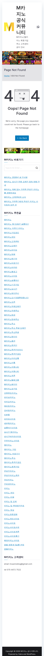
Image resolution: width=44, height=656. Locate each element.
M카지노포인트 (10, 389)
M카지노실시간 (10, 289)
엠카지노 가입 (10, 449)
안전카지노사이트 (11, 440)
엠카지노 (8, 445)
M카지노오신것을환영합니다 (16, 297)
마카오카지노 (9, 402)
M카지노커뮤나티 (11, 367)
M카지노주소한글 (11, 332)
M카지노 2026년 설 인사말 (16, 177)
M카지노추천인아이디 (13, 350)
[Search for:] (22, 168)
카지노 (7, 488)
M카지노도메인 (10, 246)
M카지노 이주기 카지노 (14, 228)
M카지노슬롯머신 (11, 280)
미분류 (7, 415)
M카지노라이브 (10, 250)
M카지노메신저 (10, 258)
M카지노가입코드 (11, 232)
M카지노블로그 (10, 271)
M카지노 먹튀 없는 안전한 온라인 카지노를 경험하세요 (21, 191)
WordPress (31, 654)
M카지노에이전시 (11, 293)
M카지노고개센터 (11, 241)
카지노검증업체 (10, 514)
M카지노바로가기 (11, 263)
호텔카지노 (9, 549)
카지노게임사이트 (11, 519)
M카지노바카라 (10, 267)
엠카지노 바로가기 (12, 454)
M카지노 (7, 220)
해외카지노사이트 (11, 540)
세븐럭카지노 (9, 423)
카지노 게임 (9, 493)
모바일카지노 (9, 410)
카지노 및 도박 (10, 501)
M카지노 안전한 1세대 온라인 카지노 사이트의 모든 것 (21, 203)
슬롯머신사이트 (10, 428)
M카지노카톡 (9, 363)
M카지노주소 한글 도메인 (15, 328)
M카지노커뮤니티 (11, 371)
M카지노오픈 (9, 302)
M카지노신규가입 (11, 285)
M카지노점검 (9, 315)
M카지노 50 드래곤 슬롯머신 (16, 224)
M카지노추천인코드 (12, 354)
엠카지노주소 (9, 458)
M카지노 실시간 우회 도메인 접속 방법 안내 (22, 183)
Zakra (20, 654)
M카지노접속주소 (11, 319)
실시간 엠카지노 (11, 432)
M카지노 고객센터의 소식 (15, 197)
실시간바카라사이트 (12, 436)
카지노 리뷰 (9, 497)
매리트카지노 (9, 406)
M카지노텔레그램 (11, 380)
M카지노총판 (9, 341)
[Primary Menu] (38, 27)
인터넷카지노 (9, 484)
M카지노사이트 (10, 276)
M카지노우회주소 (11, 310)
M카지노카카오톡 (11, 358)
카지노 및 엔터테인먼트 (14, 506)
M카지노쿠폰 (9, 375)
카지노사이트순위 (11, 527)
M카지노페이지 (10, 384)
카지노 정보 (9, 510)
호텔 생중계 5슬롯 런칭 (14, 545)
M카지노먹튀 (9, 254)
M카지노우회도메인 (12, 306)
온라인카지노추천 (11, 475)
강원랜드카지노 (10, 393)
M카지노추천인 (10, 345)
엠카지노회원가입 (11, 467)
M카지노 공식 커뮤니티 (21, 20)
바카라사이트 (9, 419)
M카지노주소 (9, 324)
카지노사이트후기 (11, 536)
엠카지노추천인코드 (12, 462)
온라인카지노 (9, 471)
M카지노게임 (9, 237)
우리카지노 (9, 480)
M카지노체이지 (10, 336)
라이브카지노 (9, 397)
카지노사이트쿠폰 (11, 532)
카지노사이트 (9, 523)
